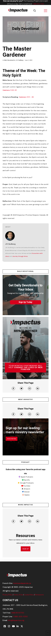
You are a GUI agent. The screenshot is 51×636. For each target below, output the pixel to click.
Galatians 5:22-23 (10, 90)
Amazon (27, 489)
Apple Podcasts (27, 477)
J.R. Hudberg (19, 60)
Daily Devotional (9, 60)
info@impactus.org (16, 620)
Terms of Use (18, 595)
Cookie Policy (29, 595)
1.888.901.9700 (17, 612)
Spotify (27, 480)
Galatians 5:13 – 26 (26, 97)
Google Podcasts (27, 483)
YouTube (26, 486)
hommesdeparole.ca (22, 583)
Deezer (27, 492)
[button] (34, 11)
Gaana (26, 495)
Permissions (39, 595)
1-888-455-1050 (38, 4)
